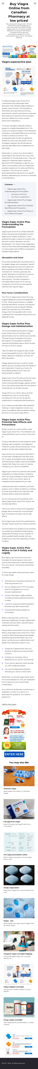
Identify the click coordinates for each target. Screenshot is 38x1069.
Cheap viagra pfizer (11, 888)
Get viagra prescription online (15, 855)
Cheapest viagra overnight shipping (18, 954)
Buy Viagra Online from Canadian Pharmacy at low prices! (19, 12)
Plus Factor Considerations (20, 197)
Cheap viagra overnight (13, 1020)
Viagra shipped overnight (14, 987)
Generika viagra (10, 789)
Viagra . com (8, 921)
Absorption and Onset (19, 194)
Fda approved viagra (12, 822)
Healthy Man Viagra (9, 704)
